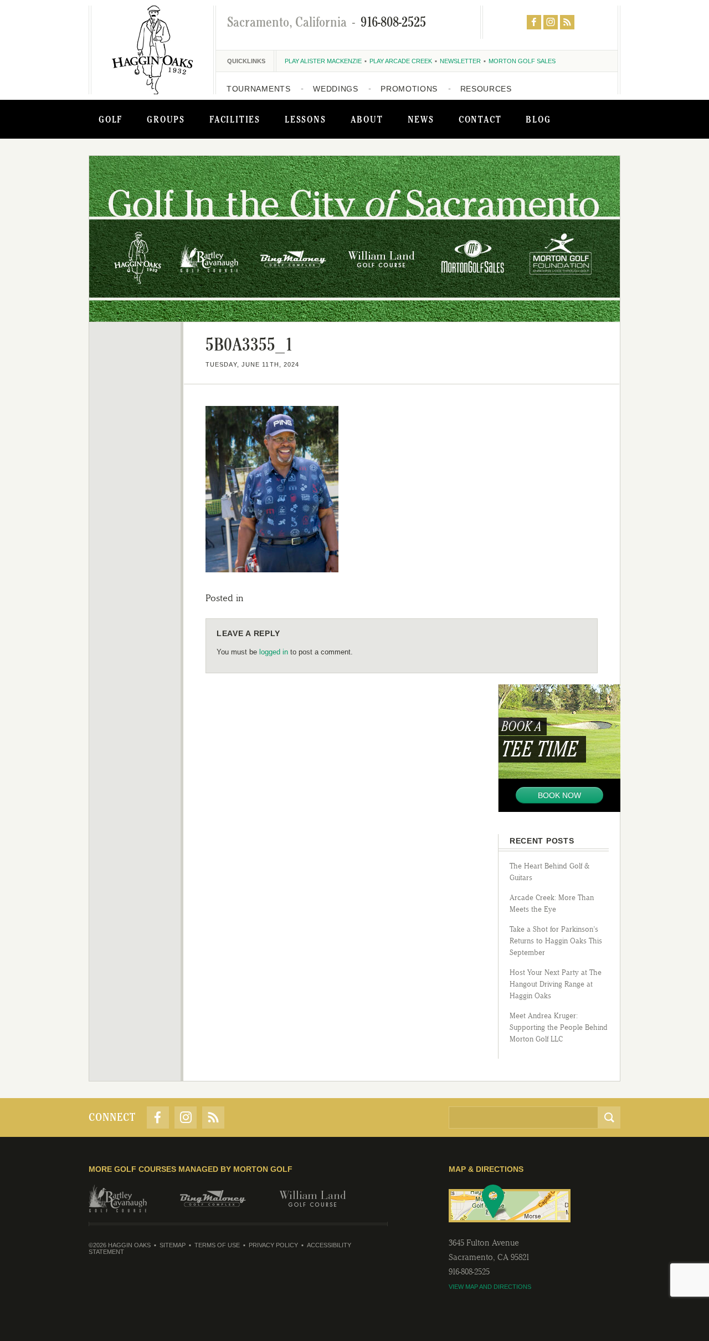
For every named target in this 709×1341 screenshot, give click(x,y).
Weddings (335, 88)
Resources (486, 88)
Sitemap (173, 1245)
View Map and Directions (490, 1286)
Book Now (559, 795)
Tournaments (259, 88)
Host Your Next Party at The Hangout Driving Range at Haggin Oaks (556, 984)
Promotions (409, 88)
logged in (273, 652)
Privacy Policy (273, 1245)
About (367, 119)
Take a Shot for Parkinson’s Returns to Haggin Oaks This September (556, 941)
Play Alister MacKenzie (323, 61)
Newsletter (460, 61)
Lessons (305, 119)
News (421, 119)
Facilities (234, 119)
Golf (110, 119)
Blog (538, 119)
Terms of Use (217, 1245)
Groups (166, 119)
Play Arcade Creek (400, 61)
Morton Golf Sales (522, 61)
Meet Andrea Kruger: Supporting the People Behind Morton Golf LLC (559, 1027)
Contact (480, 119)
